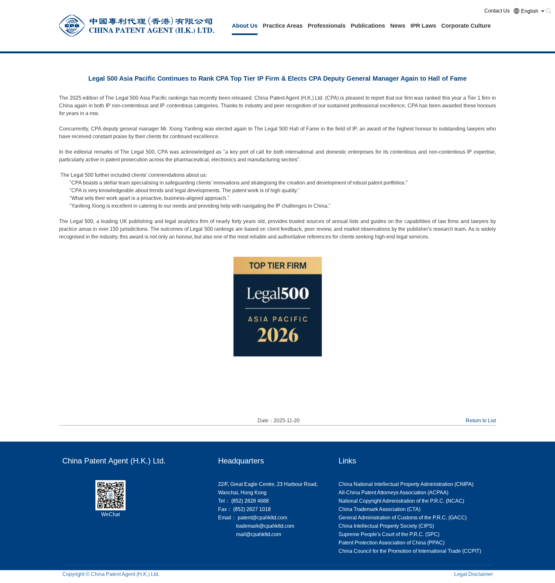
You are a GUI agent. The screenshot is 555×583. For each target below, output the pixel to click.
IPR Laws (423, 25)
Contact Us (497, 10)
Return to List (481, 420)
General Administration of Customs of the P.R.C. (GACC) (403, 517)
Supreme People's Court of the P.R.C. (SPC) (389, 534)
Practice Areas (283, 25)
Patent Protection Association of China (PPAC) (392, 542)
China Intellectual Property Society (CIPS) (386, 526)
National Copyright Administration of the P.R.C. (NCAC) (401, 501)
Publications (368, 25)
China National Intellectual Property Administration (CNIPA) (406, 484)
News (397, 25)
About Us (245, 25)
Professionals (327, 25)
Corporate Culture (466, 25)
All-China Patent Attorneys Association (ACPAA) (393, 492)
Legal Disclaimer (473, 574)
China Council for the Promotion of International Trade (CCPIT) (410, 551)
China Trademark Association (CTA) (379, 509)
